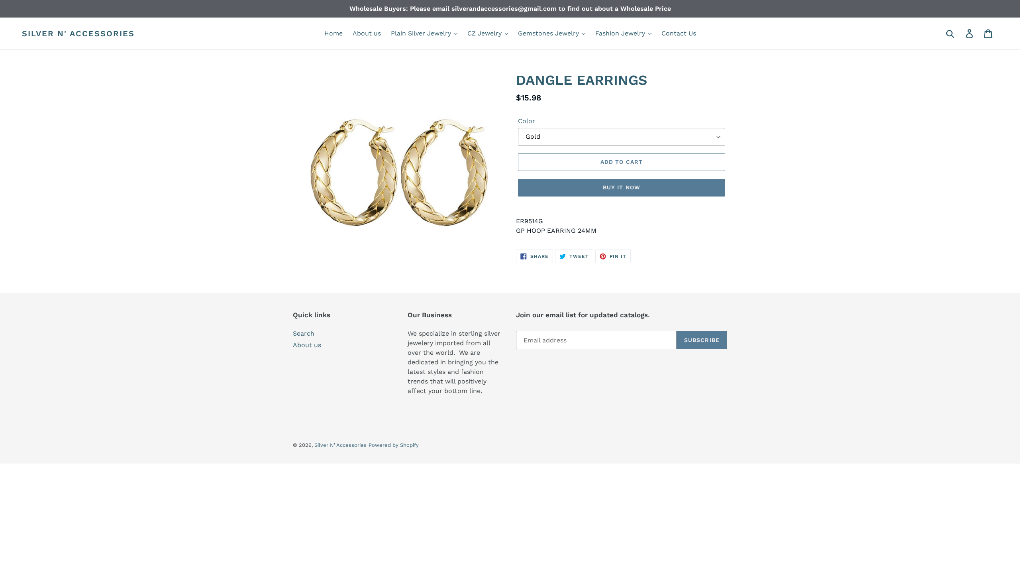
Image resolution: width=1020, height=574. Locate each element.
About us (307, 345)
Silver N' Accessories (78, 33)
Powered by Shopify (394, 445)
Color (526, 121)
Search (303, 333)
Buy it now (621, 187)
